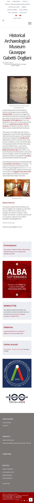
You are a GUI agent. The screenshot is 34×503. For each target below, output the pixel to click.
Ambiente (24, 7)
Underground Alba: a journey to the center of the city (17, 443)
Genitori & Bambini (12, 9)
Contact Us (25, 1)
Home (8, 1)
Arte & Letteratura (12, 12)
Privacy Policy (6, 483)
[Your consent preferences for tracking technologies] (30, 500)
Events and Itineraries (8, 440)
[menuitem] (8, 1)
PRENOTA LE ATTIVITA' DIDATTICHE (13, 333)
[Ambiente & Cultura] (14, 23)
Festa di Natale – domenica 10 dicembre (13, 349)
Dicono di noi (23, 12)
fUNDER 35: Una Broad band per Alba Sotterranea (17, 4)
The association (16, 1)
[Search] (24, 23)
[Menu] (28, 23)
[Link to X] (21, 500)
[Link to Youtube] (24, 500)
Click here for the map (8, 223)
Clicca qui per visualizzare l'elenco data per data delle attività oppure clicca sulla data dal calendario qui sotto (17, 251)
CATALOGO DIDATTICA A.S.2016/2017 (14, 331)
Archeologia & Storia (14, 7)
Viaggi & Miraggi (23, 9)
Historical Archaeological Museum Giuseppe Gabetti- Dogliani (17, 47)
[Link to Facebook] (27, 500)
